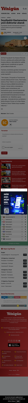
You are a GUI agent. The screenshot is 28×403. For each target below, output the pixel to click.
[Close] (25, 190)
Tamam (18, 401)
